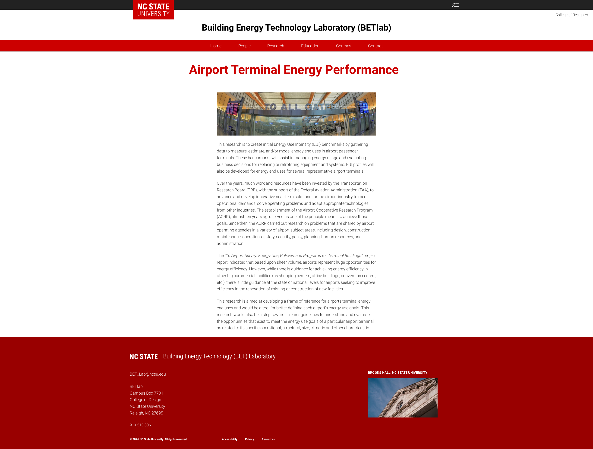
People (244, 45)
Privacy (249, 439)
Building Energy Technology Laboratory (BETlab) (296, 27)
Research (275, 45)
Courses (343, 45)
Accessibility (229, 439)
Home (215, 45)
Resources (268, 439)
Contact (375, 45)
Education (310, 45)
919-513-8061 (141, 425)
